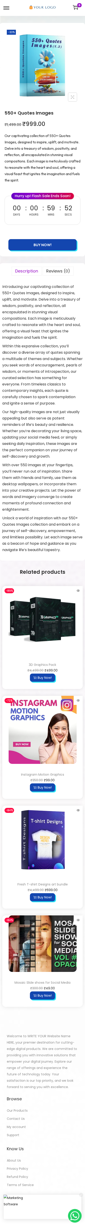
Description (26, 271)
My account (16, 1127)
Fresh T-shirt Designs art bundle (42, 884)
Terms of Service (20, 1185)
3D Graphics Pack (42, 664)
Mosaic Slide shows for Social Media (42, 982)
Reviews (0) (58, 271)
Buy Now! (42, 245)
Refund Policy (17, 1177)
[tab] (27, 272)
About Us (14, 1160)
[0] (75, 7)
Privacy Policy (17, 1168)
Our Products (17, 1110)
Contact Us (16, 1118)
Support (13, 1135)
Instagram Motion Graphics (42, 774)
